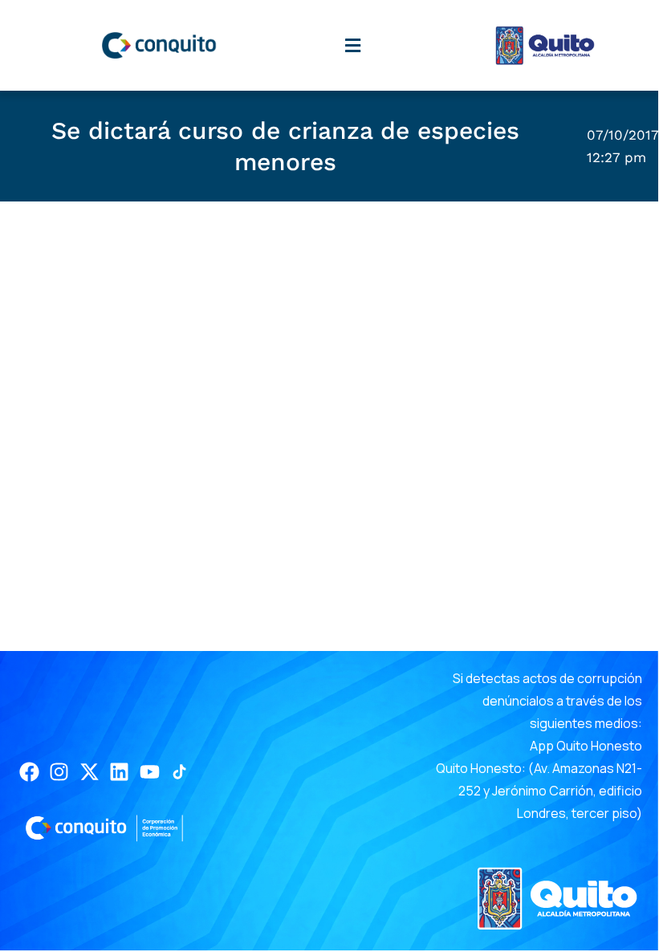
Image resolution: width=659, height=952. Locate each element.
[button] (352, 45)
